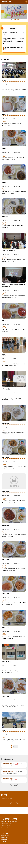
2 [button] (15, 19)
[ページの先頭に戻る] (26, 842)
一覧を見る (14, 802)
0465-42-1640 (7, 823)
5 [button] (18, 19)
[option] (14, 11)
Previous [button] (2, 11)
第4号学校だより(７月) (8, 764)
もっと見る (14, 786)
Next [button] (25, 11)
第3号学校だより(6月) (8, 771)
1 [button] (14, 19)
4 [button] (17, 19)
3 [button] (16, 19)
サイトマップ (5, 827)
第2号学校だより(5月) (8, 779)
